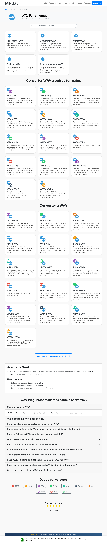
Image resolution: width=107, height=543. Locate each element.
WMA (79, 486)
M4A (66, 486)
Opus (41, 491)
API (73, 3)
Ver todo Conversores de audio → (53, 356)
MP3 (45, 3)
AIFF (92, 486)
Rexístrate (97, 3)
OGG (53, 486)
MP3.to (8, 9)
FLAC (28, 486)
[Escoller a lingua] (69, 3)
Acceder (87, 3)
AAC (41, 486)
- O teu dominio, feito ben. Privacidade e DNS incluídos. (53, 535)
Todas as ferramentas (58, 3)
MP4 (54, 491)
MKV (66, 491)
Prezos (79, 3)
